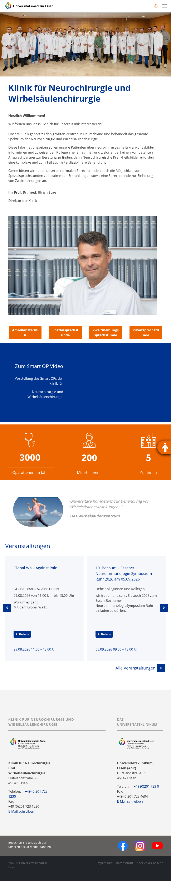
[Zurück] (7, 608)
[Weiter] (164, 608)
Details (24, 634)
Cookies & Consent (150, 863)
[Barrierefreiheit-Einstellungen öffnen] (164, 447)
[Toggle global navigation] (156, 6)
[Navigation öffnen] (164, 6)
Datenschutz (124, 863)
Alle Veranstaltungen (135, 668)
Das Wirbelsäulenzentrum (95, 515)
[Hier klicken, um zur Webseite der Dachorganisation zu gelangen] (136, 743)
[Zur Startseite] (29, 6)
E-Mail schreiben (21, 811)
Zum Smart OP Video (39, 366)
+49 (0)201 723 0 (146, 786)
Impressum (105, 863)
